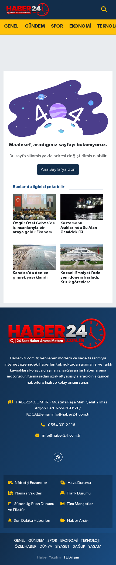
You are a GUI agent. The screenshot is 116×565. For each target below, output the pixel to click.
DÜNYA (46, 546)
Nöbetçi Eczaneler (31, 483)
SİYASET (62, 546)
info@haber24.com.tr (61, 435)
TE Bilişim (71, 557)
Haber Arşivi (77, 521)
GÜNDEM (35, 26)
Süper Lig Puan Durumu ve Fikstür (31, 507)
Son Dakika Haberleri (32, 521)
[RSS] (58, 457)
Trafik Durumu (79, 493)
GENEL (11, 26)
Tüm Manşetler (80, 504)
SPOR (57, 26)
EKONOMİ (80, 26)
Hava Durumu (79, 483)
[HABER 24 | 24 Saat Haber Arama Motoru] (28, 9)
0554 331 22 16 (61, 425)
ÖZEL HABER (25, 546)
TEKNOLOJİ (90, 541)
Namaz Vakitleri (28, 493)
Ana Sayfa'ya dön (58, 169)
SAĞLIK (79, 546)
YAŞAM (94, 546)
